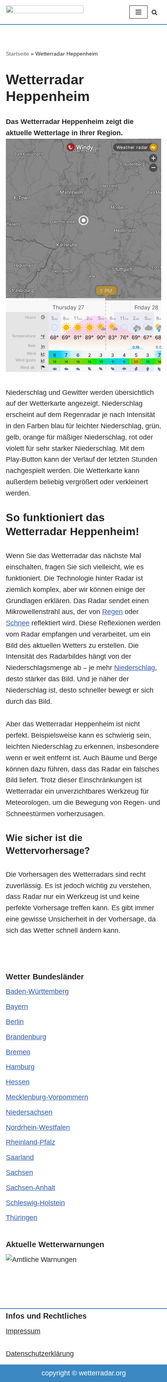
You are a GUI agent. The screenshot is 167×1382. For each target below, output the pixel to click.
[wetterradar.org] (45, 12)
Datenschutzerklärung (40, 1354)
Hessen (18, 1082)
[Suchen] (154, 12)
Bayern (17, 1006)
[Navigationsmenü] (138, 12)
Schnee (18, 623)
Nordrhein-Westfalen (38, 1127)
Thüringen (21, 1217)
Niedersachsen (29, 1112)
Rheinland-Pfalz (30, 1142)
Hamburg (20, 1067)
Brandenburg (26, 1037)
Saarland (20, 1157)
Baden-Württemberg (37, 991)
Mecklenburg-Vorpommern (47, 1097)
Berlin (15, 1022)
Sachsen (19, 1172)
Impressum (23, 1331)
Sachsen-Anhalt (30, 1188)
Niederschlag (134, 668)
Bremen (18, 1052)
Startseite (17, 54)
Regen (112, 612)
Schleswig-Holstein (35, 1203)
